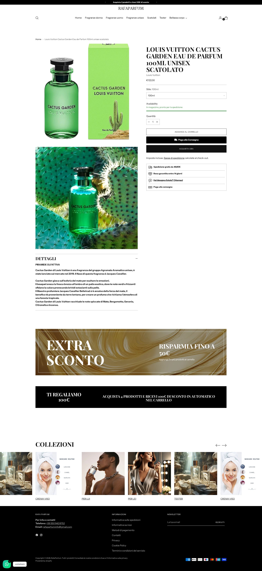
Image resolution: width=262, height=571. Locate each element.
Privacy (116, 540)
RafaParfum (56, 558)
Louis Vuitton (153, 75)
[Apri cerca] (37, 18)
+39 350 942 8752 (55, 523)
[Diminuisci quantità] (157, 122)
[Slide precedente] (218, 426)
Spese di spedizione (174, 158)
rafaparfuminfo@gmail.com (57, 527)
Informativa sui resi (122, 525)
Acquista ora (186, 149)
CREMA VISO (42, 498)
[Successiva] (157, 2)
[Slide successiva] (224, 426)
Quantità (150, 116)
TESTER (178, 498)
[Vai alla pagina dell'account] (219, 18)
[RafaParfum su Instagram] (41, 535)
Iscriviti (220, 522)
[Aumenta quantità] (148, 122)
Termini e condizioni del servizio (128, 550)
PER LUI (86, 498)
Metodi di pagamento (123, 530)
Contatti (116, 535)
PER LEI (132, 498)
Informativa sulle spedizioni (126, 520)
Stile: (152, 89)
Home (38, 39)
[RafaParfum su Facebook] (37, 535)
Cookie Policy (119, 545)
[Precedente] (105, 2)
